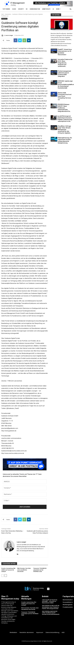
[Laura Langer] (2, 35)
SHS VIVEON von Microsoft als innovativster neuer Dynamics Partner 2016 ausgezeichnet (50, 607)
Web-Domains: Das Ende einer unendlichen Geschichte (24, 570)
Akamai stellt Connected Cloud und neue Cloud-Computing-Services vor (64, 96)
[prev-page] (2, 575)
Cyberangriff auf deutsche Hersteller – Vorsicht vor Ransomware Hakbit (49, 601)
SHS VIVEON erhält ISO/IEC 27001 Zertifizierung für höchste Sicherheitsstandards (50, 613)
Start (2, 14)
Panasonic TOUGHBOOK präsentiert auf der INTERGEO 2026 (39, 570)
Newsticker (8, 14)
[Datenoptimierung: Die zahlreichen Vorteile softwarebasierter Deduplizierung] (54, 139)
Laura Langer (9, 35)
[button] (70, 9)
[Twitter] (20, 40)
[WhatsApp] (24, 40)
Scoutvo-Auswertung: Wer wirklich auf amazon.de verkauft (8, 570)
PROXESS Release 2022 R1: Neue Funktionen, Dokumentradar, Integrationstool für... (64, 108)
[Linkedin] (29, 40)
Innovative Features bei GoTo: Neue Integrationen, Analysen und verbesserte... (65, 63)
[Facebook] (15, 40)
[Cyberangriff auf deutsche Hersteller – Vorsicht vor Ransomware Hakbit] (62, 24)
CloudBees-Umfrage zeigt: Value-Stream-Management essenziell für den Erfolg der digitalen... (64, 129)
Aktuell (53, 29)
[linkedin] (17, 554)
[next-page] (5, 575)
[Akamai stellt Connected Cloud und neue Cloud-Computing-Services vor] (54, 94)
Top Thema (53, 52)
